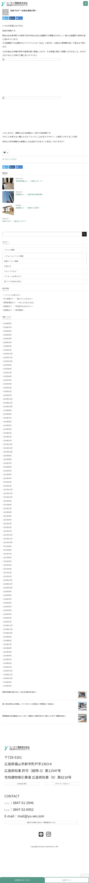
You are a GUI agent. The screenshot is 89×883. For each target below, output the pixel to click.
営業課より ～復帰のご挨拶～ (28, 207)
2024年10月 (7, 406)
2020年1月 (7, 621)
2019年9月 (7, 637)
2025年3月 (7, 387)
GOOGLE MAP (22, 784)
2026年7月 (7, 327)
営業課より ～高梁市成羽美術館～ (29, 194)
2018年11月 (7, 674)
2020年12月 (7, 580)
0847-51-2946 (23, 802)
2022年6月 (7, 512)
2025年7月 (7, 372)
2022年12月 (7, 489)
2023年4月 (7, 474)
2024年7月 (7, 418)
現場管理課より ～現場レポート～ (29, 181)
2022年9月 (7, 501)
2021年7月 (7, 553)
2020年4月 (7, 610)
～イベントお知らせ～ (12, 295)
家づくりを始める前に (13, 281)
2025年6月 (7, 376)
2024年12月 (7, 399)
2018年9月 (7, 682)
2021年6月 (7, 557)
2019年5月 (7, 652)
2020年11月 (7, 584)
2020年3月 (7, 614)
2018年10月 (7, 678)
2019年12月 (7, 625)
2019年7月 (7, 644)
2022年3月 (7, 523)
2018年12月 (7, 670)
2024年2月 (7, 436)
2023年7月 (7, 463)
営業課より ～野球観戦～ (13, 310)
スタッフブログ (10, 159)
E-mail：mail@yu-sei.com (24, 816)
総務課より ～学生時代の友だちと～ (18, 306)
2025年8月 (7, 368)
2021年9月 (7, 546)
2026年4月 (7, 338)
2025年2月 (7, 391)
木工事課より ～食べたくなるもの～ (18, 298)
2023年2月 (7, 482)
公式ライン (67, 880)
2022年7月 (7, 508)
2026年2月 (7, 346)
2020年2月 (7, 618)
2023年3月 (7, 478)
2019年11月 (7, 629)
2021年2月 (7, 572)
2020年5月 (7, 606)
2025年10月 (7, 361)
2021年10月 (7, 542)
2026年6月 (7, 331)
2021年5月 (7, 561)
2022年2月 (7, 527)
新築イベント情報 (11, 261)
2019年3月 (7, 659)
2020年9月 (7, 591)
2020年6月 (7, 602)
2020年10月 (7, 587)
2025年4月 (7, 384)
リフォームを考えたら (13, 276)
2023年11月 (7, 448)
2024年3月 (7, 433)
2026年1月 (7, 350)
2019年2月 (7, 663)
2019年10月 (7, 633)
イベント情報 (9, 250)
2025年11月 (7, 357)
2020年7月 (7, 599)
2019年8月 (7, 640)
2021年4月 (7, 565)
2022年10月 (7, 497)
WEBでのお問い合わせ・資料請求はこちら (41, 822)
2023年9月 (7, 455)
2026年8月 (7, 323)
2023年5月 (7, 470)
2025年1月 (7, 395)
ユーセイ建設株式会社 (15, 4)
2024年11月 (7, 402)
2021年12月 (7, 535)
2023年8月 (7, 459)
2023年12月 (7, 444)
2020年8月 (7, 595)
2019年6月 (7, 648)
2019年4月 (7, 655)
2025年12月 (7, 353)
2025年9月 (7, 365)
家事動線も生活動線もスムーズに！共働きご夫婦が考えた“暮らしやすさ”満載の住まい (34, 716)
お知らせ (7, 266)
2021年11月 (7, 538)
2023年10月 (7, 452)
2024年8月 (7, 414)
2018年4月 (7, 686)
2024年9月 (7, 410)
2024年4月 (7, 429)
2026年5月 (7, 335)
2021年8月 (7, 550)
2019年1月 (7, 667)
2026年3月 (7, 342)
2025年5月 (7, 380)
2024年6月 (7, 421)
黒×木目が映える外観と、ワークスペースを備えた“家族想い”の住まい (28, 704)
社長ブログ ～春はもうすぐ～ (14, 221)
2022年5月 (7, 516)
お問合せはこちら (22, 880)
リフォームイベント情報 (13, 256)
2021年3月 (7, 569)
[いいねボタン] (4, 152)
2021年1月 (7, 576)
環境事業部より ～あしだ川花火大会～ (19, 302)
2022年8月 (7, 504)
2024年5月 (7, 425)
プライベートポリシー (62, 784)
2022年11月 (7, 493)
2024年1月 (7, 440)
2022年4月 (7, 519)
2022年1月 (7, 531)
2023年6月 (7, 467)
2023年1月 (7, 486)
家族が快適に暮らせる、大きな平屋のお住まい (19, 692)
